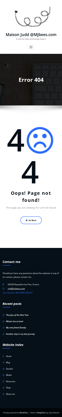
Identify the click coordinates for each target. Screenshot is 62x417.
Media (9, 375)
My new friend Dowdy (16, 327)
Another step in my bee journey (20, 333)
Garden (9, 368)
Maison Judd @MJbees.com (31, 34)
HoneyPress (41, 412)
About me (10, 394)
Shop (8, 387)
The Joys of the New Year (17, 314)
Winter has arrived (14, 321)
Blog (8, 362)
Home (8, 356)
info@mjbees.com (16, 288)
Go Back (32, 220)
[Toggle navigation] (31, 47)
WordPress (23, 412)
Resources (10, 381)
